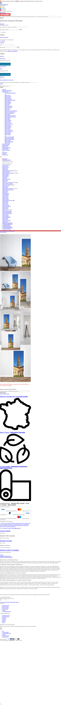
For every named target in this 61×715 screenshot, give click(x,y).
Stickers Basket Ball (6, 171)
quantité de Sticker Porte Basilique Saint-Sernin (9, 391)
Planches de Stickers (6, 164)
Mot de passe (4, 29)
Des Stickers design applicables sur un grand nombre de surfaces (15, 580)
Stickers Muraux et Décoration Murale (9, 560)
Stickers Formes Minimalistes (8, 182)
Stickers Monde (5, 190)
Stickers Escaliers (5, 215)
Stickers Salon (5, 221)
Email (1, 44)
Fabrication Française (4, 4)
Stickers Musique (5, 193)
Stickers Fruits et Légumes (7, 183)
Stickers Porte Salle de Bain (16, 525)
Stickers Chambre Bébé (6, 212)
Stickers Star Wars (5, 205)
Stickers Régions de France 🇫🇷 (8, 200)
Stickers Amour (5, 166)
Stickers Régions (12, 526)
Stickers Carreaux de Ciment (7, 173)
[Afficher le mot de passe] (19, 47)
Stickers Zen (4, 210)
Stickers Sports (5, 204)
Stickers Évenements (6, 179)
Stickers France (4, 523)
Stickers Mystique (5, 194)
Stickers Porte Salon (24, 525)
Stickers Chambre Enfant (7, 213)
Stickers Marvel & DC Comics (7, 189)
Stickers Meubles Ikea (6, 217)
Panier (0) (2, 76)
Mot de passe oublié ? (4, 37)
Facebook (2, 42)
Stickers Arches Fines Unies (7, 170)
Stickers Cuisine (5, 214)
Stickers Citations (5, 174)
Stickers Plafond (5, 218)
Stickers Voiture (5, 208)
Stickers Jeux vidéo (6, 185)
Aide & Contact (3, 12)
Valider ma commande (9, 80)
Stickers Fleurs (5, 180)
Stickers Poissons (5, 199)
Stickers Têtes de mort (6, 206)
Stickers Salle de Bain (6, 220)
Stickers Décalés (5, 175)
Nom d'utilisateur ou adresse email (8, 27)
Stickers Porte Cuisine (7, 525)
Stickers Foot (4, 181)
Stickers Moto (5, 192)
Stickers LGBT (5, 187)
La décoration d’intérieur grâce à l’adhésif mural (11, 564)
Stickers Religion (5, 201)
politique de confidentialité (12, 51)
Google (3, 41)
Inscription (2, 53)
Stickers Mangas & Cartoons (7, 188)
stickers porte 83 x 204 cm (8, 524)
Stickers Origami (5, 196)
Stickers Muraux (6, 231)
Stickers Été (4, 177)
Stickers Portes (5, 219)
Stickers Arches (5, 169)
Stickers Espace (5, 176)
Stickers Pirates (5, 198)
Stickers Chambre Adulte (7, 211)
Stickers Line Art (5, 186)
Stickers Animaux (5, 167)
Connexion (2, 34)
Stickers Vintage (5, 207)
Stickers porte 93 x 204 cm (18, 524)
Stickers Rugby (5, 202)
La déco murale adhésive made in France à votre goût (13, 573)
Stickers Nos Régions (11, 523)
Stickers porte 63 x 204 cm (20, 523)
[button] (2, 56)
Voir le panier (2, 80)
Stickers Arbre (5, 168)
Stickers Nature (5, 195)
